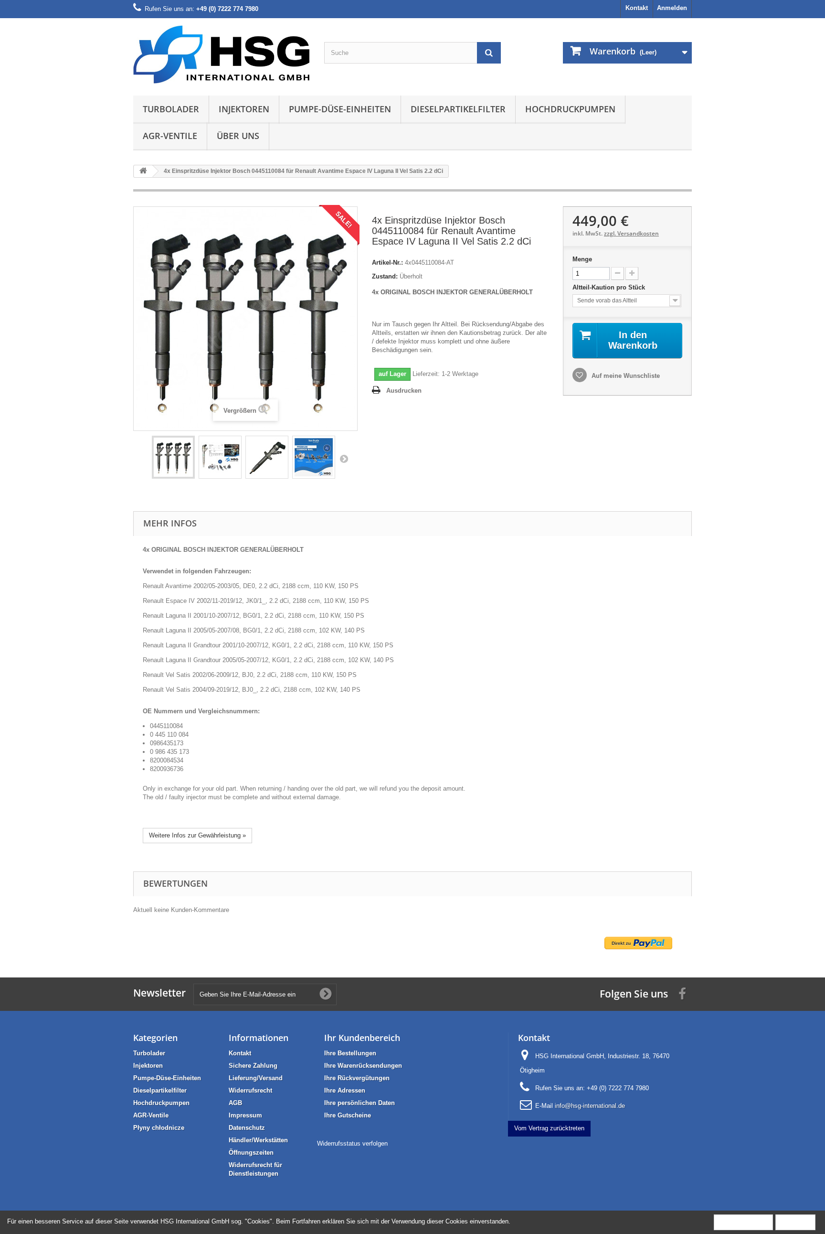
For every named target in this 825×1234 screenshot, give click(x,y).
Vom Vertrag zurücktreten (549, 1128)
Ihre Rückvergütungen (357, 1078)
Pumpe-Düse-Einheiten (340, 109)
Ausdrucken (404, 390)
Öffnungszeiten (251, 1152)
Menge (582, 259)
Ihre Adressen (344, 1090)
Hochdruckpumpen (570, 109)
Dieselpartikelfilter (458, 109)
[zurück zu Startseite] (143, 171)
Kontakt (636, 7)
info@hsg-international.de (590, 1105)
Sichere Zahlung (253, 1065)
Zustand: (385, 276)
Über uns (238, 135)
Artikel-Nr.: (387, 262)
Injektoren (244, 109)
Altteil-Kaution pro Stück (609, 287)
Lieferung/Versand (256, 1078)
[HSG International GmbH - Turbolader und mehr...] (221, 54)
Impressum (245, 1115)
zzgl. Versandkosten (631, 233)
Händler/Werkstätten (258, 1140)
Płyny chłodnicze (158, 1127)
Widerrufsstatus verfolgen (352, 1143)
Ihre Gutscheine (347, 1115)
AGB (235, 1102)
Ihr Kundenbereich (362, 1037)
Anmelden (672, 7)
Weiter (344, 458)
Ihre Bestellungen (350, 1053)
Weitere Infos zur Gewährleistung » (197, 835)
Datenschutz (247, 1127)
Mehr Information (743, 1221)
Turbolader (171, 109)
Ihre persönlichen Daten (359, 1102)
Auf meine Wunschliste (625, 375)
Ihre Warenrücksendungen (363, 1065)
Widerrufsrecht (250, 1090)
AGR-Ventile (170, 135)
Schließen (795, 1221)
